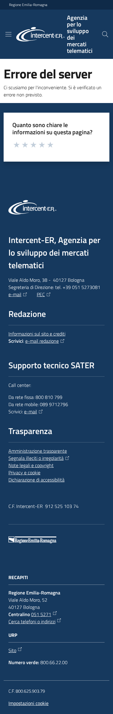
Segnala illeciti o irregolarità (36, 458)
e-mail (14, 294)
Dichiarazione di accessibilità (36, 479)
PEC (41, 294)
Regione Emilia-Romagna (28, 5)
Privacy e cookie (24, 472)
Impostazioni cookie (28, 703)
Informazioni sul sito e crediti (36, 333)
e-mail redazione (42, 341)
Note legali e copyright (31, 465)
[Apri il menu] (8, 34)
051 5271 (41, 614)
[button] (105, 34)
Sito (12, 650)
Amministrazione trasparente (37, 450)
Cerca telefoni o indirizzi (31, 621)
